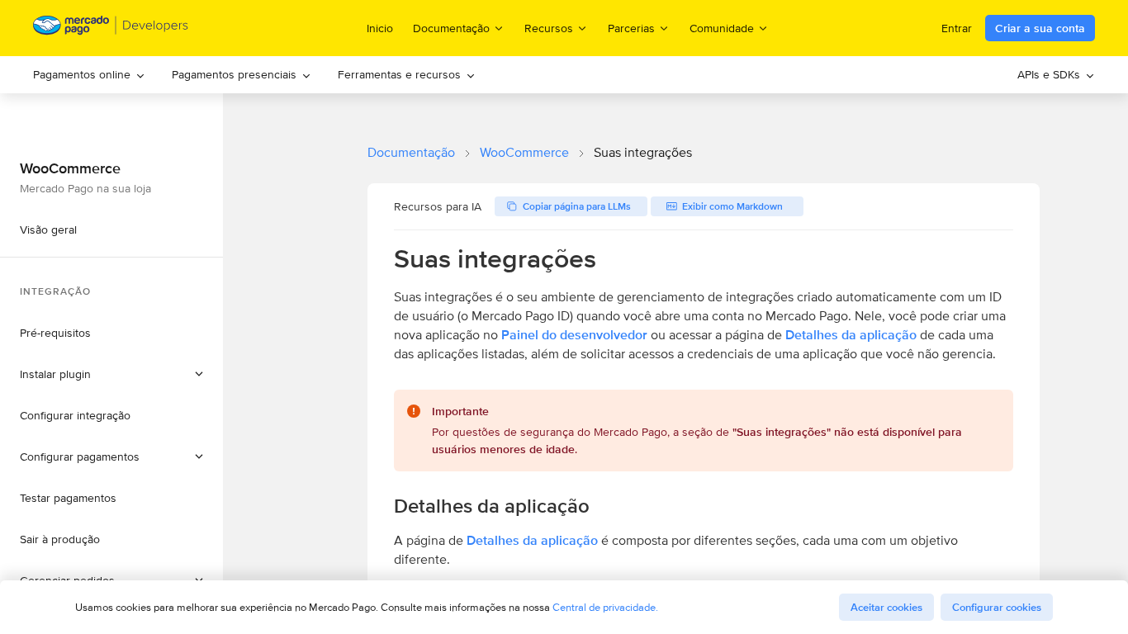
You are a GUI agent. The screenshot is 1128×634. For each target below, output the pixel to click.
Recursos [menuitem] (548, 27)
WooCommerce (524, 152)
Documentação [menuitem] (451, 27)
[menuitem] (89, 74)
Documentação (411, 152)
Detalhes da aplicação (851, 334)
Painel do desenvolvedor (574, 334)
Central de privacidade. (605, 607)
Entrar (956, 28)
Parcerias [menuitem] (631, 27)
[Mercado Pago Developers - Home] (111, 28)
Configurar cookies (996, 607)
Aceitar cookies (886, 607)
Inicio (380, 28)
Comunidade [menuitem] (722, 27)
